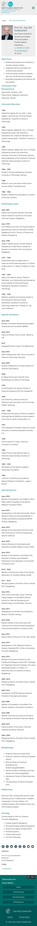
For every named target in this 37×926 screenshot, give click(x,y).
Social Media (8, 883)
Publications (7, 868)
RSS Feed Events (19, 902)
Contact (18, 887)
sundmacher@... (22, 51)
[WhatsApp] (19, 846)
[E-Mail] (28, 846)
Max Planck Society (18, 897)
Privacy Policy (24, 917)
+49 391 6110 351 (23, 48)
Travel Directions (18, 892)
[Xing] (24, 846)
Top (32, 877)
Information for (9, 879)
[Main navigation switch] (33, 8)
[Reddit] (11, 846)
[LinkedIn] (7, 846)
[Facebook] (3, 846)
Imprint (10, 917)
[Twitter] (15, 846)
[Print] (32, 846)
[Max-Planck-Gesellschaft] (9, 911)
